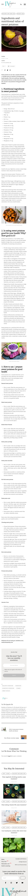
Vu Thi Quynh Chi (6, 62)
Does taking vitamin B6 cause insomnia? (14, 805)
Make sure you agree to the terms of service (13, 670)
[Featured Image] (14, 791)
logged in (10, 756)
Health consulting (5, 866)
